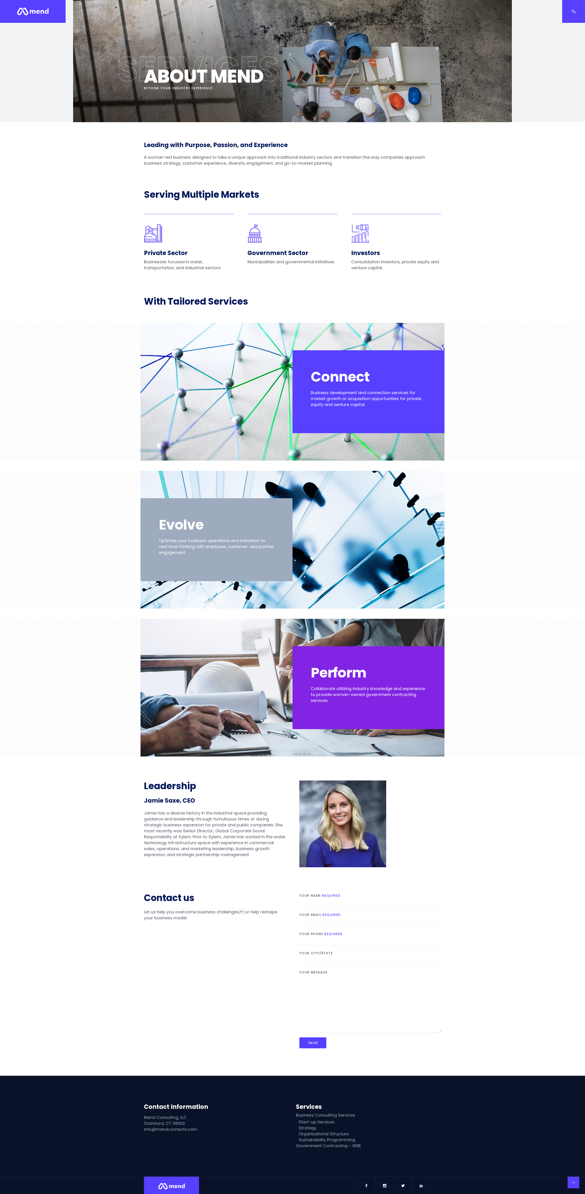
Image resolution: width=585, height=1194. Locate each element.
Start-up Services (317, 1122)
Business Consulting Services (325, 1115)
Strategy (307, 1128)
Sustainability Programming (327, 1140)
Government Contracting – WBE (328, 1146)
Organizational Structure (324, 1134)
